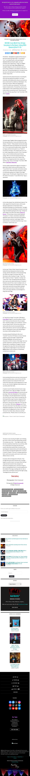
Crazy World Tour (19, 489)
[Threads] (13, 705)
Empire (7, 93)
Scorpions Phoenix (13, 494)
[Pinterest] (16, 53)
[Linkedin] (18, 53)
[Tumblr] (12, 53)
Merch (15, 686)
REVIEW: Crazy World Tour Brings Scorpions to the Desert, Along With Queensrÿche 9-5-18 (15, 45)
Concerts (6, 39)
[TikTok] (16, 705)
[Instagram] (19, 702)
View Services (15, 607)
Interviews (15, 683)
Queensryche (12, 492)
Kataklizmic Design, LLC (15, 770)
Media (20, 39)
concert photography (8, 489)
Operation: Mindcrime (11, 162)
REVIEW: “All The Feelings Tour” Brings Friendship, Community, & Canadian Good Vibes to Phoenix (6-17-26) (16, 557)
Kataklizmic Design (14, 39)
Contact (15, 758)
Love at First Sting (13, 392)
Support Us (15, 689)
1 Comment (24, 50)
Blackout (18, 404)
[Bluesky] (19, 708)
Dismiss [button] (15, 14)
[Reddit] (14, 53)
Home (8, 756)
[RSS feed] (16, 708)
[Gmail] (20, 53)
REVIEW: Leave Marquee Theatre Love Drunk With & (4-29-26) (17, 563)
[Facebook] (6, 53)
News (15, 677)
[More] (24, 53)
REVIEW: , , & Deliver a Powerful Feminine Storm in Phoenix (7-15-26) (16, 551)
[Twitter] (10, 53)
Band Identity (15, 596)
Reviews (17, 40)
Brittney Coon (16, 50)
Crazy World (6, 319)
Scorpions (5, 494)
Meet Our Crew (15, 729)
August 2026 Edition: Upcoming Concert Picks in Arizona (16, 544)
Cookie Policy (19, 756)
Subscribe (4, 515)
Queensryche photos (22, 492)
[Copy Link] (22, 53)
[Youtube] (13, 708)
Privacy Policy (13, 756)
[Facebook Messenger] (8, 53)
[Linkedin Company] (19, 705)
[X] (16, 702)
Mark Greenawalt (18, 483)
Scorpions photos (7, 496)
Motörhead (5, 492)
